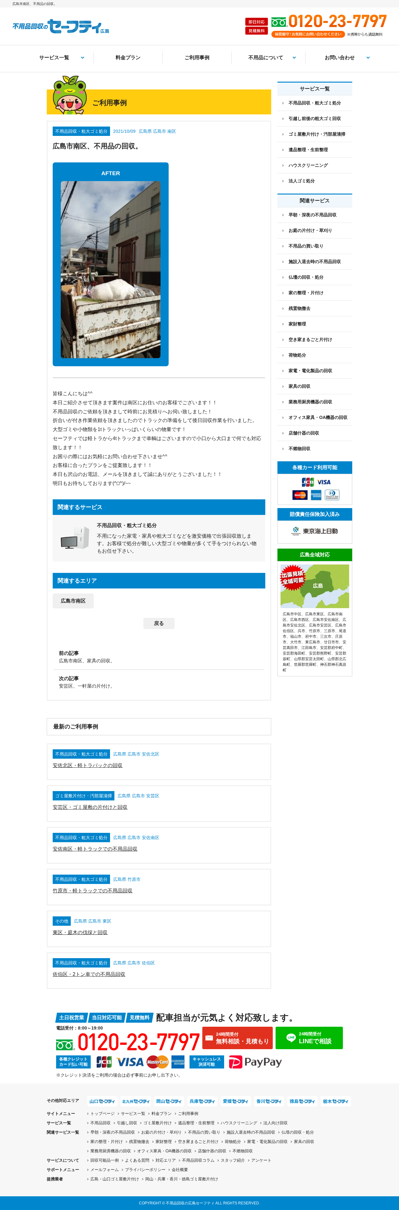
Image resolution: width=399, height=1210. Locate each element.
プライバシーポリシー (145, 1169)
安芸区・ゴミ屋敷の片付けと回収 (90, 807)
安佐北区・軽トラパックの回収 (88, 765)
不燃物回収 (299, 448)
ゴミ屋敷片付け (157, 1123)
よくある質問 (137, 1160)
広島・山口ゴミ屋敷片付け (114, 1179)
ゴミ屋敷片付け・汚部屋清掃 (317, 134)
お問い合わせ (340, 57)
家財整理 (297, 323)
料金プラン (128, 57)
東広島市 (312, 642)
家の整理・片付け (306, 292)
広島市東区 (314, 614)
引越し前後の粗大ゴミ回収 (315, 118)
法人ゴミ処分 (302, 180)
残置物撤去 (299, 308)
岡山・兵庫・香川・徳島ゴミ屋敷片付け (181, 1179)
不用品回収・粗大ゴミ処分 (315, 102)
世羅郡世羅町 (305, 664)
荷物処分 (297, 355)
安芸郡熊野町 (320, 653)
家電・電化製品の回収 (310, 370)
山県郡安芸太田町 (309, 659)
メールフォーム (104, 1169)
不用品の (204, 1132)
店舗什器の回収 (304, 432)
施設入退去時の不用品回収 (315, 261)
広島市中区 (292, 614)
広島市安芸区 (320, 625)
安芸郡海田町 (294, 653)
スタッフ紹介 (233, 1160)
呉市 (301, 631)
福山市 (295, 636)
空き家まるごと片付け (310, 339)
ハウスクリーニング (308, 165)
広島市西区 (299, 619)
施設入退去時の (251, 1132)
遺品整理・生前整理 (308, 149)
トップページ (102, 1113)
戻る (159, 623)
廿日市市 (331, 642)
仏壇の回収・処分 (306, 277)
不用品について (265, 57)
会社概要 (180, 1169)
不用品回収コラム (198, 1160)
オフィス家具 (318, 417)
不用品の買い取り (306, 245)
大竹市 (295, 642)
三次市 (325, 636)
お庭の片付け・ (161, 1132)
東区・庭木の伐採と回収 (80, 932)
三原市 (329, 631)
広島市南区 (73, 600)
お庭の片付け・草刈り (310, 230)
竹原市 (314, 631)
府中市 (310, 636)
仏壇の (297, 1132)
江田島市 (308, 648)
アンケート (261, 1160)
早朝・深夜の (112, 1132)
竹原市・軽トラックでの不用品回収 (92, 890)
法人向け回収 (275, 1123)
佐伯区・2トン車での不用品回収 (89, 974)
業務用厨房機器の (310, 401)
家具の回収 (299, 386)
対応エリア (166, 1160)
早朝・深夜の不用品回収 (313, 214)
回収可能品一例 (104, 1160)
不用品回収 (100, 1123)
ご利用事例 (197, 57)
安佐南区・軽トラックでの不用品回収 (95, 849)
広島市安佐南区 (326, 619)
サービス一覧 (54, 57)
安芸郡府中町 (331, 648)
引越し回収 (127, 1123)
